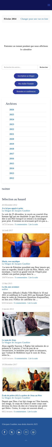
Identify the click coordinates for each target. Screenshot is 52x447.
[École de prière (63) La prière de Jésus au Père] (26, 379)
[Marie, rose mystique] (26, 245)
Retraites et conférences (26, 91)
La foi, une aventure (10, 287)
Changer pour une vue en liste (34, 19)
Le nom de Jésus (9, 340)
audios (5, 289)
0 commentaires (21, 224)
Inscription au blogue (26, 76)
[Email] (26, 432)
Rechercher (44, 67)
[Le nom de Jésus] (26, 324)
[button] (49, 5)
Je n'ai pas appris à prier (12, 208)
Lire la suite (33, 224)
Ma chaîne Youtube (26, 84)
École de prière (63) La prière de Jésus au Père (22, 395)
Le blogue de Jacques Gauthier (16, 210)
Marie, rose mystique (11, 261)
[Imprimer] (33, 432)
